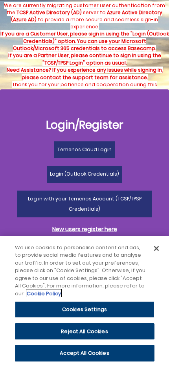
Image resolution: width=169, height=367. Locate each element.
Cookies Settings (84, 309)
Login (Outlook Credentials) (84, 174)
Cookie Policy (44, 293)
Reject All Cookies (84, 331)
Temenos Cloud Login (84, 149)
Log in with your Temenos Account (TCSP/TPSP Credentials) (84, 203)
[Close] (156, 248)
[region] (84, 301)
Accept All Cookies (84, 353)
